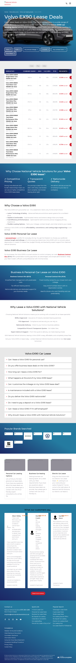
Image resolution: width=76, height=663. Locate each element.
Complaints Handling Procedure (14, 642)
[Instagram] (13, 619)
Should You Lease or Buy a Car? (41, 623)
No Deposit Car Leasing (38, 616)
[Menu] (70, 3)
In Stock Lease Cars (37, 609)
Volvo (7, 49)
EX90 (17, 49)
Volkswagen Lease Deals (60, 609)
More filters (10, 53)
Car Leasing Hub (58, 623)
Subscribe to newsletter (39, 619)
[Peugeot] (38, 433)
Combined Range (29, 71)
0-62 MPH (47, 71)
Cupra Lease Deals (58, 612)
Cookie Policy (8, 647)
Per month (63, 71)
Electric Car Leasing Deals (60, 621)
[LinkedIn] (17, 619)
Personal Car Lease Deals (39, 612)
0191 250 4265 (25, 610)
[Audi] (8, 433)
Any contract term (58, 49)
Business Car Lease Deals (39, 614)
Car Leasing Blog (37, 621)
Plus (38, 66)
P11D (54, 71)
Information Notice (10, 637)
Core (31, 66)
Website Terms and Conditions (13, 631)
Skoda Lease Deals (58, 614)
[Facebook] (5, 619)
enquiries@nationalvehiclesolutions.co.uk (16, 614)
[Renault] (18, 442)
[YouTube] (21, 619)
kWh (39, 71)
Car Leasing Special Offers (60, 616)
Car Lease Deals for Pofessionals (62, 625)
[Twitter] (9, 619)
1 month (44, 49)
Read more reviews (38, 593)
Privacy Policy (8, 644)
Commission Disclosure (11, 635)
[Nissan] (67, 433)
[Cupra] (18, 433)
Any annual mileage (30, 49)
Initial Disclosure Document (12, 633)
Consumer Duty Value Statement (14, 640)
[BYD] (57, 433)
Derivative (10, 71)
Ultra (44, 66)
